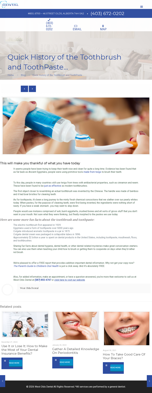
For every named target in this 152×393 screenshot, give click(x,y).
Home (11, 75)
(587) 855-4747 (42, 279)
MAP (103, 29)
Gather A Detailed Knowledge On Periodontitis (75, 351)
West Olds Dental (29, 288)
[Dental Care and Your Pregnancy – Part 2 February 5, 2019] (2, 381)
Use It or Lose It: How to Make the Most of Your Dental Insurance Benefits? (24, 349)
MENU (142, 6)
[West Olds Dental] (9, 4)
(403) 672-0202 (107, 13)
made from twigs (92, 172)
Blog (23, 75)
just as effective (52, 185)
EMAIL (77, 29)
